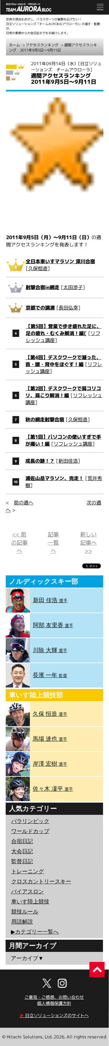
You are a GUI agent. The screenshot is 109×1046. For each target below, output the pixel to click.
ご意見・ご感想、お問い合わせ (54, 997)
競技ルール (24, 912)
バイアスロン (27, 892)
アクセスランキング (42, 45)
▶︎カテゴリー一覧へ (35, 932)
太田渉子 (73, 287)
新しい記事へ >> (88, 543)
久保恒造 (38, 268)
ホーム (14, 45)
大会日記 (22, 851)
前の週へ (23, 502)
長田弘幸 (68, 307)
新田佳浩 (68, 461)
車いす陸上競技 (30, 902)
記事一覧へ (53, 543)
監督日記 (22, 861)
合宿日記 (22, 841)
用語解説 (22, 922)
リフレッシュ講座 (73, 443)
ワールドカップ (30, 831)
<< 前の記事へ (19, 543)
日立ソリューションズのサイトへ (54, 1015)
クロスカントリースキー (41, 881)
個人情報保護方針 (54, 1003)
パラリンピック (30, 821)
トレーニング (27, 871)
